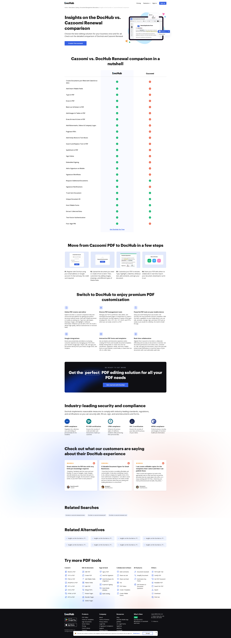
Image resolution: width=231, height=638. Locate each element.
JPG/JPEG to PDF (73, 582)
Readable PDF (158, 582)
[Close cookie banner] (156, 632)
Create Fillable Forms (124, 594)
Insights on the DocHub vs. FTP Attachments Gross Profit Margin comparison (156, 538)
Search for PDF (158, 586)
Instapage (119, 630)
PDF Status (123, 586)
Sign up (162, 3)
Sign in (154, 3)
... (136, 633)
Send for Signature (107, 575)
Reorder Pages (89, 597)
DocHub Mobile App (122, 619)
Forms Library (86, 628)
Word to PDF (71, 572)
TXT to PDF (71, 575)
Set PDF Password (159, 579)
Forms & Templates (88, 619)
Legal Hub (102, 624)
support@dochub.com (157, 614)
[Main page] (69, 3)
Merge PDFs (88, 590)
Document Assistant (143, 572)
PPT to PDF (71, 586)
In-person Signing (107, 584)
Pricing (139, 3)
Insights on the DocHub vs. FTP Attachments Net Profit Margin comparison (78, 545)
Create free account (75, 43)
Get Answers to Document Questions (141, 586)
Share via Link (124, 575)
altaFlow (119, 628)
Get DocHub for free (117, 229)
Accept (148, 633)
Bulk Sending (106, 593)
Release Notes (103, 630)
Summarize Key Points (141, 580)
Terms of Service (104, 619)
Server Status (86, 624)
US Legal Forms (121, 624)
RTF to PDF (71, 597)
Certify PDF (157, 575)
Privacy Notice (103, 622)
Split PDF (87, 586)
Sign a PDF (105, 572)
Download (157, 593)
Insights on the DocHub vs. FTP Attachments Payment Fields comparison (130, 538)
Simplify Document (142, 575)
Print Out (157, 597)
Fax (121, 582)
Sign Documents (87, 622)
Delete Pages (89, 601)
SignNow (119, 626)
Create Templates (125, 590)
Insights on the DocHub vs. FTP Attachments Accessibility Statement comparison (130, 545)
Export (156, 590)
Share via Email (124, 579)
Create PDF (88, 575)
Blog (118, 617)
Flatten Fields (89, 582)
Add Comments (124, 572)
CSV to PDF (71, 590)
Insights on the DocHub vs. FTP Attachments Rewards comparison (156, 545)
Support (101, 628)
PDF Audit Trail (158, 572)
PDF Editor (85, 617)
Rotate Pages (89, 593)
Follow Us (155, 621)
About (101, 617)
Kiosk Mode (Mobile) (105, 589)
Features (146, 3)
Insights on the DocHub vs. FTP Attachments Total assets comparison (104, 545)
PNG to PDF (71, 579)
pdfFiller (119, 622)
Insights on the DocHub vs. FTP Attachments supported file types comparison (78, 538)
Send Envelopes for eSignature (108, 580)
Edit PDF (87, 572)
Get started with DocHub (115, 385)
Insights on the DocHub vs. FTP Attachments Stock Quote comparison (104, 538)
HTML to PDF (72, 593)
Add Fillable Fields (90, 579)
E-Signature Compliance (106, 626)
